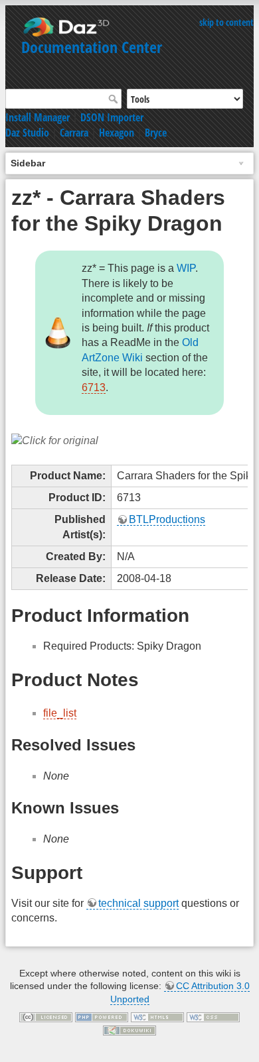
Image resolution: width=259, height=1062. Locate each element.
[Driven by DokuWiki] (129, 1029)
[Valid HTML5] (157, 1016)
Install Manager (37, 117)
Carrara (74, 132)
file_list (59, 713)
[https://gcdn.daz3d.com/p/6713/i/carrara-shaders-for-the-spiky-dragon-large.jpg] (54, 439)
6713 (94, 387)
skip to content (226, 22)
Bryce (156, 132)
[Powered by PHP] (101, 1016)
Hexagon (116, 132)
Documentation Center (91, 47)
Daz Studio (27, 132)
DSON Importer (111, 117)
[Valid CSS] (213, 1016)
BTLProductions (167, 519)
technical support (138, 903)
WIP (186, 268)
